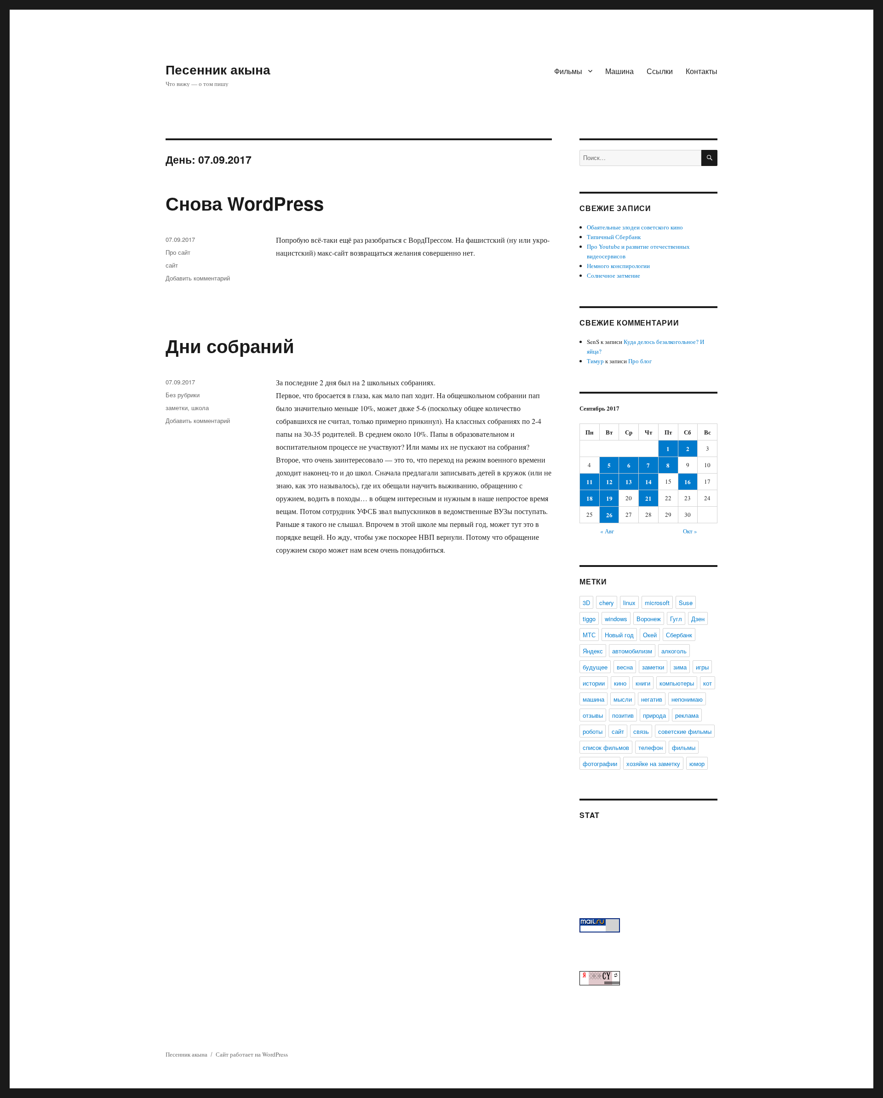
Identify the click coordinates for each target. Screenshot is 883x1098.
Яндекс (593, 650)
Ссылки (660, 71)
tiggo (589, 618)
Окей (650, 634)
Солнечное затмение (613, 275)
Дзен (698, 618)
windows (616, 618)
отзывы (593, 715)
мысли (623, 699)
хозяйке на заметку (653, 763)
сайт (172, 265)
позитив (623, 715)
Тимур (595, 361)
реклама (687, 715)
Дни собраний (230, 345)
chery (606, 602)
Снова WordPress (245, 203)
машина (593, 699)
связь (641, 731)
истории (594, 683)
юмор (697, 763)
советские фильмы (684, 731)
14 (648, 481)
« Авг (607, 531)
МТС (589, 634)
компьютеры (676, 683)
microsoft (657, 602)
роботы (592, 731)
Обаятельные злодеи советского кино (635, 227)
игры (702, 667)
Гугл (676, 618)
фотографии (600, 763)
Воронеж (648, 618)
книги (643, 683)
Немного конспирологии (618, 266)
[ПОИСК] (709, 158)
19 (609, 498)
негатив (651, 699)
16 (687, 481)
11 (589, 481)
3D (586, 602)
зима (680, 667)
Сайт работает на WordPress (252, 1054)
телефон (650, 747)
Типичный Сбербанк (614, 237)
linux (629, 602)
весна (625, 667)
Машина (619, 71)
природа (654, 715)
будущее (595, 667)
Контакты (701, 71)
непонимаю (687, 699)
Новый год (619, 634)
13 (628, 481)
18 (589, 498)
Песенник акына (218, 69)
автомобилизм (632, 650)
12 (609, 481)
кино (620, 683)
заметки (177, 407)
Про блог (640, 361)
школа (200, 407)
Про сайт (178, 252)
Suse (686, 602)
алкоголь (674, 650)
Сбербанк (679, 634)
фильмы (683, 747)
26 (609, 514)
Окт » (690, 531)
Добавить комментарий (198, 278)
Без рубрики (183, 394)
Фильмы (568, 71)
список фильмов (606, 747)
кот (707, 683)
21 (648, 498)
